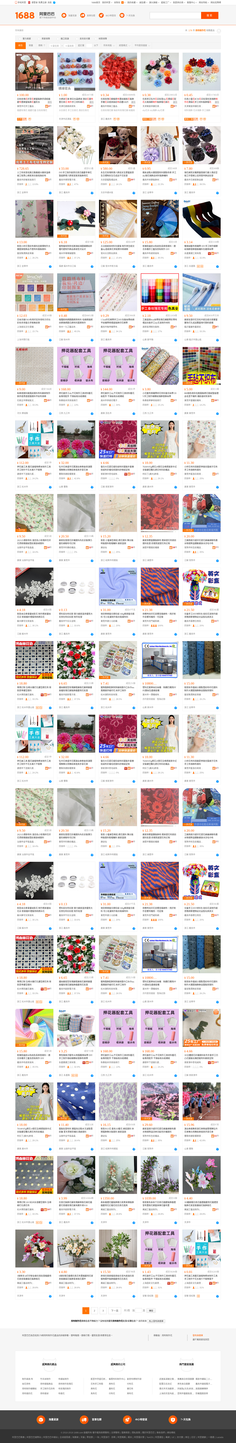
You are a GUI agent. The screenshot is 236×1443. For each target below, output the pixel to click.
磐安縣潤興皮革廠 (25, 253)
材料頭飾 (188, 110)
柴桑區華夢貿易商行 (152, 400)
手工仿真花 (73, 110)
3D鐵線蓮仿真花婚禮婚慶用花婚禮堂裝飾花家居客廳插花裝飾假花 (201, 1204)
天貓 (83, 1437)
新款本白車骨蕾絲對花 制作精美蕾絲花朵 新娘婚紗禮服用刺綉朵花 (34, 615)
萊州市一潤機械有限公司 (152, 695)
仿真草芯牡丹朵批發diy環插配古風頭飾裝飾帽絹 (159, 100)
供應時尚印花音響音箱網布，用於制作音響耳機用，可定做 (159, 615)
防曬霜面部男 (202, 1393)
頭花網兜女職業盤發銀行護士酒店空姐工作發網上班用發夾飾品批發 (201, 174)
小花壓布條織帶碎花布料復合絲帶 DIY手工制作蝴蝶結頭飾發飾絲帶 (159, 395)
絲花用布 (26, 1384)
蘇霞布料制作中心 (117, 1379)
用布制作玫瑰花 (65, 1384)
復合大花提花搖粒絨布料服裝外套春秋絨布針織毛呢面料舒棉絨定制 (117, 468)
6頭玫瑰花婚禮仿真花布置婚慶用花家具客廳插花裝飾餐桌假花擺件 (76, 1277)
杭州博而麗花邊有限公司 (26, 695)
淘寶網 (75, 1437)
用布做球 (44, 1393)
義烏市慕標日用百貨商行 (193, 621)
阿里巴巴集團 (18, 1437)
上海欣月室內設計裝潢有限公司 (173, 1393)
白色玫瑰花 (42, 110)
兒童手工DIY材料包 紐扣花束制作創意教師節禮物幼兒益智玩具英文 (201, 615)
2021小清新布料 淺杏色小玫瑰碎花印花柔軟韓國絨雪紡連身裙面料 (34, 542)
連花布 (130, 1389)
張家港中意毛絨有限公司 (110, 474)
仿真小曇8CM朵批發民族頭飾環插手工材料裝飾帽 (201, 100)
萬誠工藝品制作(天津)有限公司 (110, 1209)
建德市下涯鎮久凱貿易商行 (26, 474)
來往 (187, 1437)
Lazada (219, 1437)
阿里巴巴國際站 (34, 1437)
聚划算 (90, 1437)
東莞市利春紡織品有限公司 (68, 547)
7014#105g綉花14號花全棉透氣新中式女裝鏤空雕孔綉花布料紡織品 (34, 1130)
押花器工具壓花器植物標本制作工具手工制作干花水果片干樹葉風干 (201, 1277)
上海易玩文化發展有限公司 (26, 327)
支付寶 (180, 1437)
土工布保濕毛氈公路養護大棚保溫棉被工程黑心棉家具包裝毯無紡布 (33, 174)
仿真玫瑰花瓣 (107, 110)
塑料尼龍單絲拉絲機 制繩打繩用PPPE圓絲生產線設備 (159, 689)
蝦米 (130, 1437)
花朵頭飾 (197, 110)
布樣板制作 (63, 1379)
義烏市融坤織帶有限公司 (110, 327)
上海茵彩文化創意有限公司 (152, 1283)
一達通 (211, 1437)
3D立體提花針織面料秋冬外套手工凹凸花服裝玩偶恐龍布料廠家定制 (201, 1057)
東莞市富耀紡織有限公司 (193, 400)
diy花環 (160, 110)
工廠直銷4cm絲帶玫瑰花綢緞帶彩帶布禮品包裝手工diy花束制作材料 (160, 321)
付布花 (130, 1384)
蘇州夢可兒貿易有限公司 (26, 621)
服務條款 (125, 1432)
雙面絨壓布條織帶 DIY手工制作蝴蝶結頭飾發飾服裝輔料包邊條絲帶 (201, 247)
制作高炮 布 (27, 1379)
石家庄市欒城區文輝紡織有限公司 (26, 400)
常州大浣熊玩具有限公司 (110, 253)
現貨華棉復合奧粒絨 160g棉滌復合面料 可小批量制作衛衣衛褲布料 (117, 615)
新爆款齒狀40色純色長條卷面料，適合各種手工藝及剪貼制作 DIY (159, 247)
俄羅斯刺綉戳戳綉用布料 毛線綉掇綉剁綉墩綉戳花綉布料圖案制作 (76, 321)
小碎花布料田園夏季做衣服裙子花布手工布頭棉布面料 (201, 468)
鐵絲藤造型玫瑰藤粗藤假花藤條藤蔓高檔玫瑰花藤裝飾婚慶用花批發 (75, 689)
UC (173, 1437)
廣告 (50, 102)
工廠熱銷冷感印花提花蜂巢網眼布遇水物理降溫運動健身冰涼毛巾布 (201, 542)
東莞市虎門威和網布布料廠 (152, 621)
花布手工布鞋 (97, 1384)
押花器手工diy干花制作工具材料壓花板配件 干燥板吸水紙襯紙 (117, 395)
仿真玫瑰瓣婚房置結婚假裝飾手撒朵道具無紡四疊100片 (117, 100)
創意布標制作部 (134, 1379)
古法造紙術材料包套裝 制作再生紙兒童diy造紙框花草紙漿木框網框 (117, 247)
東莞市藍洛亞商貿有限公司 (193, 474)
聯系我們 (161, 1432)
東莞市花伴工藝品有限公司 (26, 106)
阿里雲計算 (139, 1437)
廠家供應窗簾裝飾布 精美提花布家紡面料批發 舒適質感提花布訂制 (159, 542)
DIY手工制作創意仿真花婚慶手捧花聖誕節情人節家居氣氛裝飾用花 (75, 174)
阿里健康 (202, 1437)
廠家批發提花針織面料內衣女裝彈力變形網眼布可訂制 (75, 542)
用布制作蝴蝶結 (29, 1389)
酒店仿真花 (84, 110)
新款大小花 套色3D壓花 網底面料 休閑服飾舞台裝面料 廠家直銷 (117, 1130)
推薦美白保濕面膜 (185, 1379)
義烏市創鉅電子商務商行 (68, 695)
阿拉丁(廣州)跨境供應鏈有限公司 (152, 474)
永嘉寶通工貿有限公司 (193, 253)
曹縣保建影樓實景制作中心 (68, 474)
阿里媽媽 (121, 1437)
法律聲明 (115, 1432)
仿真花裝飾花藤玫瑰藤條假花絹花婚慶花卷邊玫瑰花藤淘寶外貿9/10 (75, 1204)
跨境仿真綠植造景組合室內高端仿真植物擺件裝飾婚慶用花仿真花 (117, 1277)
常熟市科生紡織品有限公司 (193, 547)
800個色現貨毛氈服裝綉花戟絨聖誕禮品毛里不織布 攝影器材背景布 (201, 395)
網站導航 (171, 1432)
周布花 (112, 1384)
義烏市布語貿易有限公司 (152, 253)
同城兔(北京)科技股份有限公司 (191, 1389)
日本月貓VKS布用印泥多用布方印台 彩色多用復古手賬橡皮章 (33, 321)
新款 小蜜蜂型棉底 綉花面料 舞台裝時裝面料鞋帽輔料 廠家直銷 (117, 542)
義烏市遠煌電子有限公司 (207, 1384)
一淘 (97, 1437)
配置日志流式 (165, 1384)
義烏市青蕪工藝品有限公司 (110, 106)
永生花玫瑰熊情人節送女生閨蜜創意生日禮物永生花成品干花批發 (117, 174)
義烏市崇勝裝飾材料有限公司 (152, 180)
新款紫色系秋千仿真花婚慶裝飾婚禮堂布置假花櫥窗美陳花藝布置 (159, 1204)
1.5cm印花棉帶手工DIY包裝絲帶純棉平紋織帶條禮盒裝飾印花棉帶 (117, 321)
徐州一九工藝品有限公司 (68, 327)
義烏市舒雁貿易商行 (26, 180)
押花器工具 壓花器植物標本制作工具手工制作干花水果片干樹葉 (34, 468)
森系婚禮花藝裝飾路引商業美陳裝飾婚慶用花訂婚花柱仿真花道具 (117, 1204)
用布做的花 (27, 1393)
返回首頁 (142, 1321)
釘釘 (193, 1437)
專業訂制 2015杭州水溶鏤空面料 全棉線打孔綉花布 (34, 1204)
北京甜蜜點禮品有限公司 (110, 180)
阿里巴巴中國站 (50, 1437)
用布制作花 (167, 1335)
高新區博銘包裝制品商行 (152, 327)
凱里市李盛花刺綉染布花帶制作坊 (106, 1379)
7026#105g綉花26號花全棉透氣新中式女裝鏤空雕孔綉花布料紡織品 (160, 468)
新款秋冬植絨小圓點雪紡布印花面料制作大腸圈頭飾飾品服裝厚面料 (201, 689)
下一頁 (114, 1310)
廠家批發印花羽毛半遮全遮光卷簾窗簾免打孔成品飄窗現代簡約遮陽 (201, 321)
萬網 (168, 1437)
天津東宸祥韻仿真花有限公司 (152, 106)
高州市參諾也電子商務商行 (110, 400)
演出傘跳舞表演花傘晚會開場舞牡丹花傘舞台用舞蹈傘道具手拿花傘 (201, 1130)
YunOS (150, 1437)
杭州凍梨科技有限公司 (110, 695)
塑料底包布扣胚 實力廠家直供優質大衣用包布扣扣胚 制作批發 (76, 615)
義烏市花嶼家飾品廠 (193, 180)
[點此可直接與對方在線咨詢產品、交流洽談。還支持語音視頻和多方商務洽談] (50, 192)
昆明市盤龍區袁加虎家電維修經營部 (194, 1393)
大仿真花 (63, 110)
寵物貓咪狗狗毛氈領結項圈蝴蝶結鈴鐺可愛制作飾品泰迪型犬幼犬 (75, 247)
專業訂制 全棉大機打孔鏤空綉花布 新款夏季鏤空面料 (34, 689)
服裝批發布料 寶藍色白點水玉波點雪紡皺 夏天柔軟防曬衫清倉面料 (76, 1130)
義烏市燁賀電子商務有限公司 (68, 180)
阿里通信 (159, 1437)
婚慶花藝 (32, 110)
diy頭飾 (153, 110)
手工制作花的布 (47, 1389)
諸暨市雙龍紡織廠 (151, 547)
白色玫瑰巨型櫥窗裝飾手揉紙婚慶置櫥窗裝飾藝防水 (33, 100)
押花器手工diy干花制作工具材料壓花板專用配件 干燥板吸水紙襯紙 (76, 395)
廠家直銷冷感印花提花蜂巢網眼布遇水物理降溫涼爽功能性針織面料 (159, 1130)
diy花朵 (146, 110)
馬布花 (94, 1393)
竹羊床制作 (45, 1379)
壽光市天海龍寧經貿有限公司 (172, 1389)
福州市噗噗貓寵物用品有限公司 (68, 253)
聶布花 (112, 1389)
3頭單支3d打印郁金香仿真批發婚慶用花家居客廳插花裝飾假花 (34, 1277)
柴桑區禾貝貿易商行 (68, 400)
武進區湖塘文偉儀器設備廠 (171, 1379)
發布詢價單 (198, 1335)
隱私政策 (136, 1432)
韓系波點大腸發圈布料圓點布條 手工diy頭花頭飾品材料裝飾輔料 (159, 174)
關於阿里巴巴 (148, 1432)
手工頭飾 (206, 110)
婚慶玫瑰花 (22, 110)
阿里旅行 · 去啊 (108, 1437)
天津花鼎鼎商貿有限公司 (68, 106)
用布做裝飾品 (46, 1384)
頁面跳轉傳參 (202, 1389)
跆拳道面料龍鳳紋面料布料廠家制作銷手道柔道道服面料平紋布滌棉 (33, 395)
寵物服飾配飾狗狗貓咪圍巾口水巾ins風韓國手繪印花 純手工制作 (117, 689)
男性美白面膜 (183, 1384)
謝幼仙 (104, 547)
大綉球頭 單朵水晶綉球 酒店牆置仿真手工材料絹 (76, 100)
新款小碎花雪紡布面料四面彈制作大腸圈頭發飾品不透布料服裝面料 (33, 247)
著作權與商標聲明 (100, 1432)
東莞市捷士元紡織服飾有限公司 (110, 621)
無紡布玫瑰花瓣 (121, 110)
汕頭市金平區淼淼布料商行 (26, 547)
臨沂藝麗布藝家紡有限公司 (193, 327)
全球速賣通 (65, 1437)
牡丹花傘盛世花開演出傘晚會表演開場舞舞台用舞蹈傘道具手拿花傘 (75, 468)
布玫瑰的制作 (64, 1389)
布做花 (61, 1393)
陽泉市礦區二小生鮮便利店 (208, 1379)
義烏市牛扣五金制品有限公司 (68, 621)
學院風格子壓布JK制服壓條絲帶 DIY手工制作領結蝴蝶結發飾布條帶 (76, 1057)
